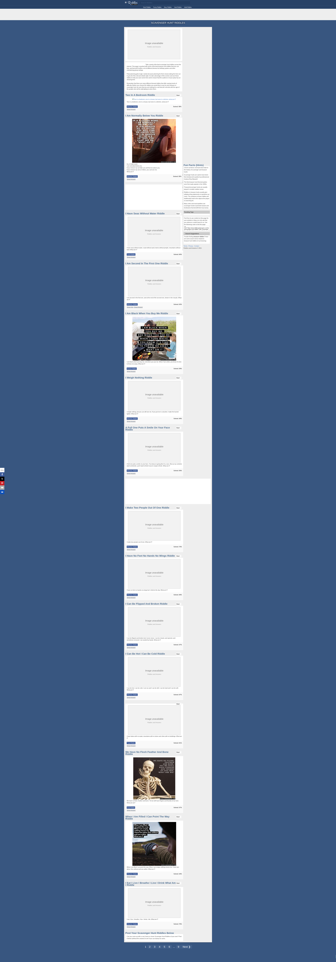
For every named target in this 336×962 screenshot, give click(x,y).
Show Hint (130, 307)
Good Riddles (131, 807)
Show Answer (131, 109)
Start (178, 95)
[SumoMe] (2, 492)
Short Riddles (147, 7)
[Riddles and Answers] (133, 4)
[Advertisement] (168, 14)
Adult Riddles (188, 7)
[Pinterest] (2, 483)
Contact (196, 246)
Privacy (190, 246)
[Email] (2, 487)
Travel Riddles (131, 254)
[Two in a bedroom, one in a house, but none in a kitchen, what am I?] (154, 99)
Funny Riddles (157, 7)
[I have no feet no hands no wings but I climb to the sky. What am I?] (154, 588)
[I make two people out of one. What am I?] (154, 540)
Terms (185, 246)
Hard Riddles (178, 7)
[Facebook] (2, 474)
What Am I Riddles (132, 106)
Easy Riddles (168, 7)
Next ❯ (186, 946)
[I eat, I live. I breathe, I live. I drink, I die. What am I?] (154, 918)
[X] (2, 479)
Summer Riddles (131, 368)
